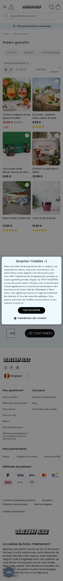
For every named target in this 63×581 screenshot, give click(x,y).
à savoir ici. (18, 303)
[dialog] (31, 290)
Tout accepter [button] (31, 310)
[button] (31, 318)
